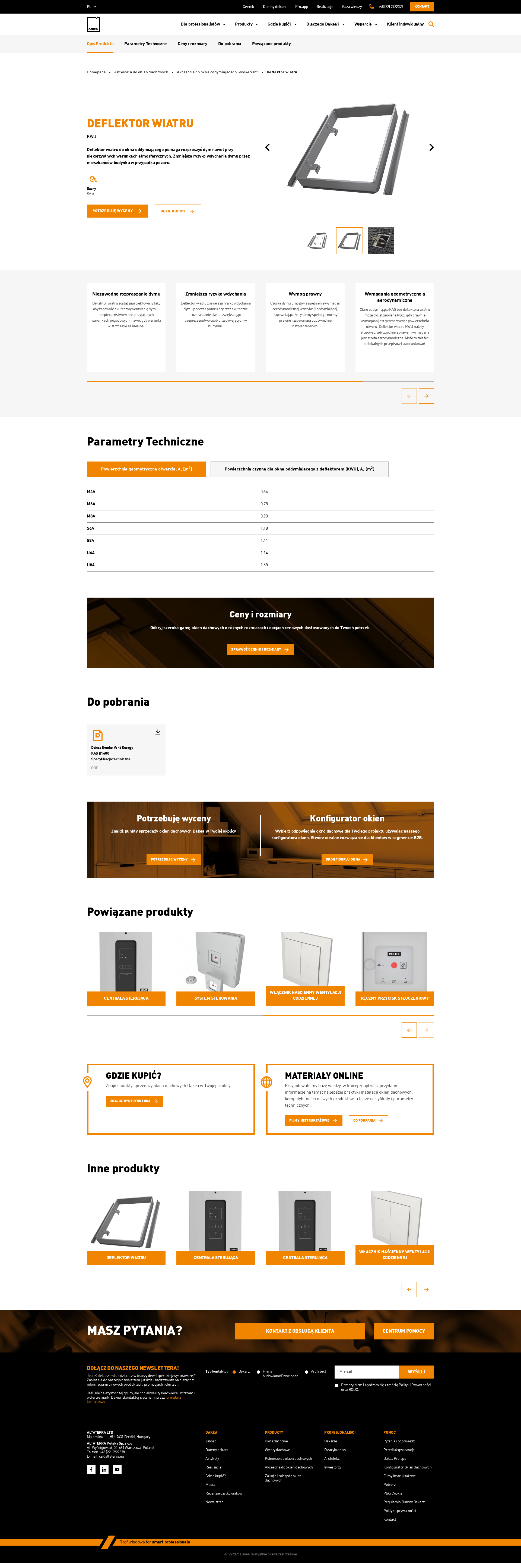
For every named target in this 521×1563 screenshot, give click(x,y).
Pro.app (301, 7)
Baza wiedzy (352, 7)
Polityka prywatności (399, 1511)
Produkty (243, 24)
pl (89, 7)
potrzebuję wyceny (113, 211)
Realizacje (325, 7)
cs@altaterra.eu (111, 1456)
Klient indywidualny (405, 24)
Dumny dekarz (275, 7)
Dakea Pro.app (394, 1459)
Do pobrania (229, 44)
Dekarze (330, 1441)
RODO (353, 1390)
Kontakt (422, 6)
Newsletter (214, 1502)
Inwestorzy (332, 1467)
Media (210, 1485)
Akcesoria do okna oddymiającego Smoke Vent (217, 72)
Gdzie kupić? (279, 24)
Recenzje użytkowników (223, 1493)
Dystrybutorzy (335, 1450)
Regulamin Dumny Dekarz (403, 1502)
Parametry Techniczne (145, 44)
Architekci (332, 1459)
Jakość (210, 1441)
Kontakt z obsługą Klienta (300, 1331)
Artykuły (212, 1459)
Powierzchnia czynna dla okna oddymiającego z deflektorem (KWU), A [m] (299, 469)
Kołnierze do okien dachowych (288, 1459)
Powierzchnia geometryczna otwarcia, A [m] (146, 469)
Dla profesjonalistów (200, 24)
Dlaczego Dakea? (322, 24)
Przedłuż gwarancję (399, 1450)
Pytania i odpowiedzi (399, 1441)
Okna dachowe (276, 1441)
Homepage (96, 72)
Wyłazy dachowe (277, 1450)
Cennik (248, 7)
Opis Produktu (100, 44)
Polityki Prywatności (415, 1385)
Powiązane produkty (271, 44)
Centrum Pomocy (404, 1331)
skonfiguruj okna (343, 859)
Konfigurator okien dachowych (407, 1467)
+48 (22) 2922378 (390, 7)
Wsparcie (363, 24)
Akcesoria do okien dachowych (141, 72)
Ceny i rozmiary (192, 44)
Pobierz (389, 1485)
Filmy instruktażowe (399, 1476)
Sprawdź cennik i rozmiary (256, 649)
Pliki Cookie (392, 1493)
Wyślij (416, 1372)
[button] (267, 147)
